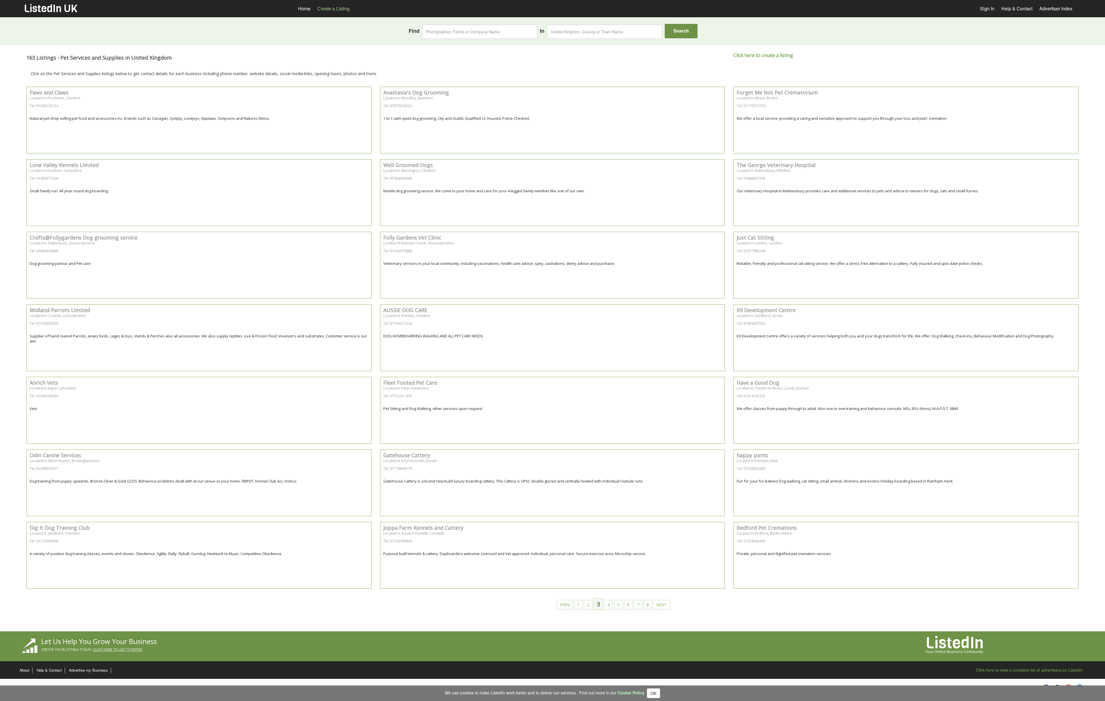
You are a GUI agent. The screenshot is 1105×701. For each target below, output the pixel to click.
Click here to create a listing (763, 55)
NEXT (661, 604)
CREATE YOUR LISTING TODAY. (91, 649)
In (542, 31)
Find (414, 31)
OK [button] (653, 693)
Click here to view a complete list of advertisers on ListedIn (1029, 670)
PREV (565, 604)
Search (681, 30)
